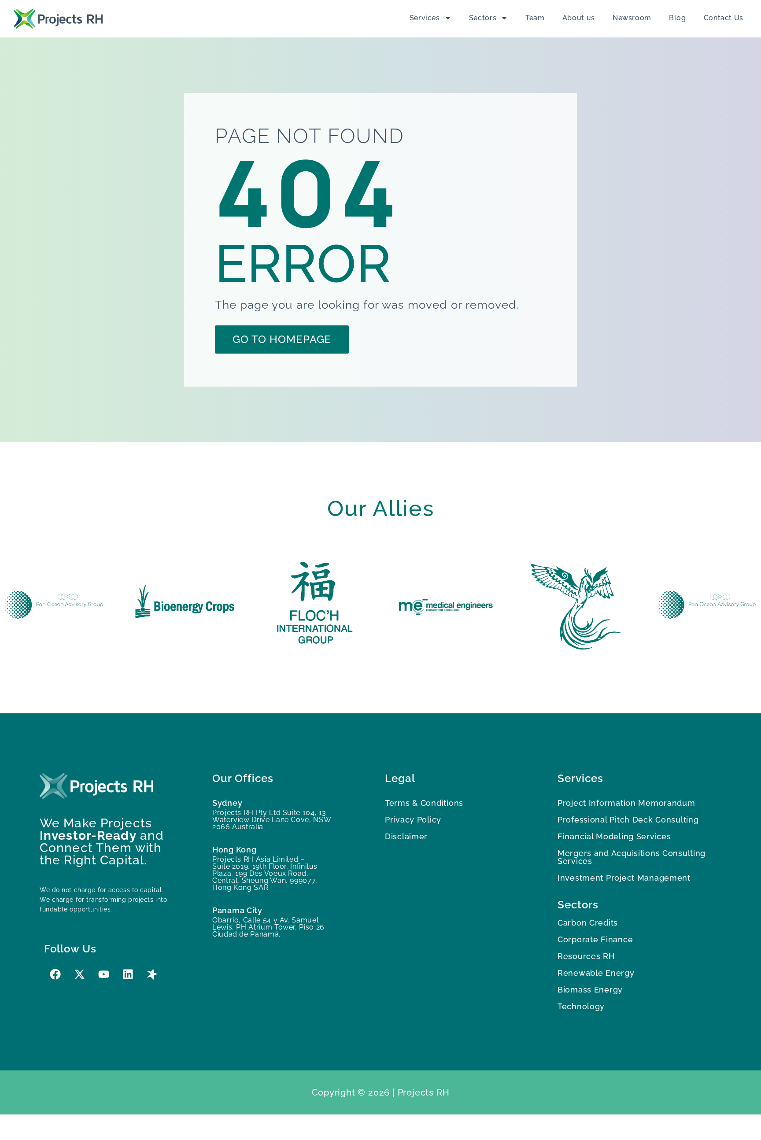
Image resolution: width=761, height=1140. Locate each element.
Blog (677, 18)
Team (535, 18)
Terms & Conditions (424, 803)
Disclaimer (406, 836)
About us (578, 18)
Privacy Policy (413, 819)
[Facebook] (55, 974)
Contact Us (723, 18)
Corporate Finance (595, 939)
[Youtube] (103, 974)
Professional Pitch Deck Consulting (628, 819)
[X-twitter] (79, 974)
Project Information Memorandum (626, 803)
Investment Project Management (624, 877)
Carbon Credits (588, 922)
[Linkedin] (128, 974)
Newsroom (632, 18)
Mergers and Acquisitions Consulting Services (632, 857)
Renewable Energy (596, 973)
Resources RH (586, 956)
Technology (581, 1006)
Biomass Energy (590, 989)
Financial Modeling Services (614, 836)
